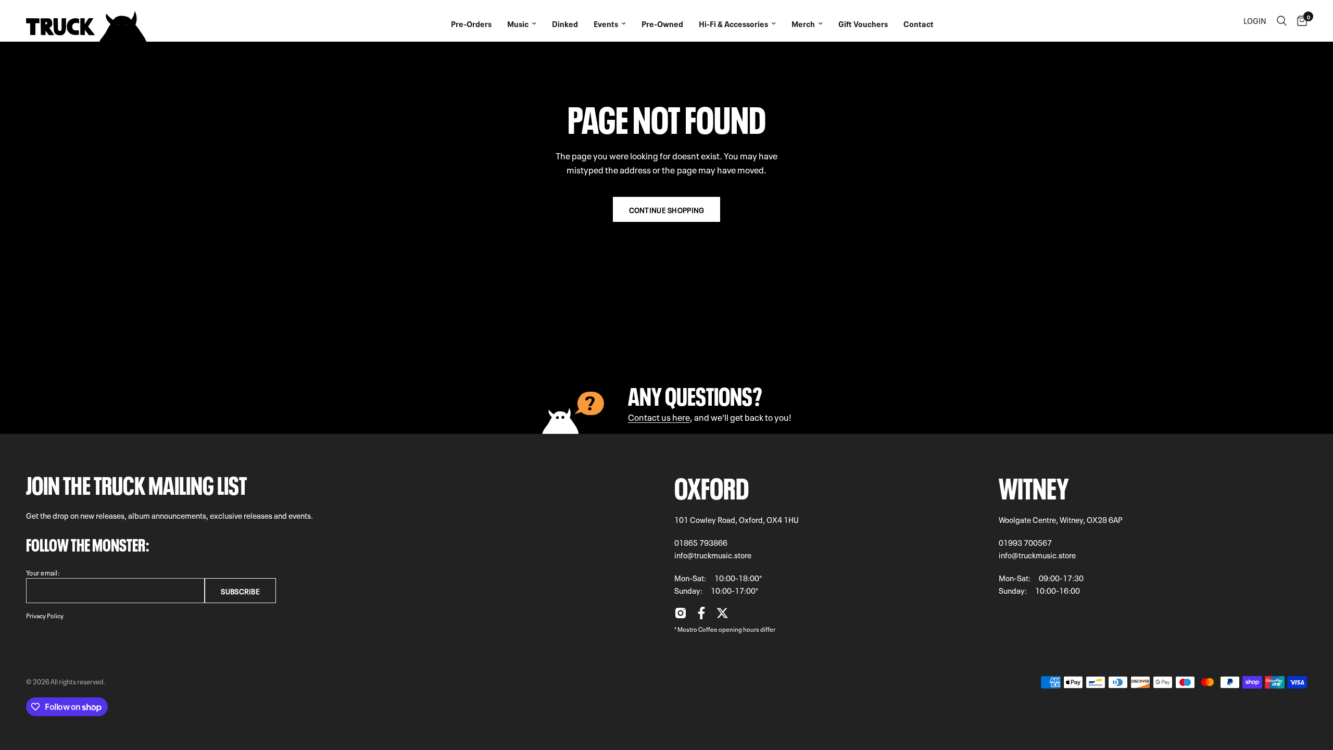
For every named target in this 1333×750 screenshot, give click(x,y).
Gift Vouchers (863, 23)
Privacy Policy (45, 615)
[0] (1299, 21)
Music (518, 23)
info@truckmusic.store (712, 554)
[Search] (1282, 21)
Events (606, 23)
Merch (803, 23)
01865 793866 (700, 542)
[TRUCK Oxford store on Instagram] (680, 615)
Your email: (43, 572)
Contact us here (659, 416)
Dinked (565, 23)
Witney (1034, 485)
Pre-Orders (471, 23)
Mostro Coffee (697, 628)
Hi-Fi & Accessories (733, 23)
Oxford (711, 485)
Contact (918, 23)
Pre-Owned (662, 23)
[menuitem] (471, 21)
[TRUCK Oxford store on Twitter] (722, 615)
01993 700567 (1025, 542)
